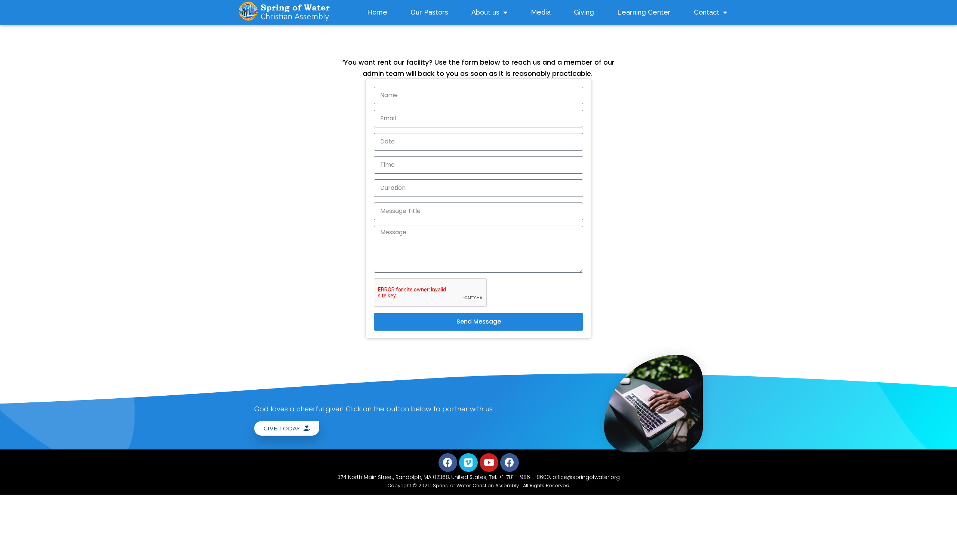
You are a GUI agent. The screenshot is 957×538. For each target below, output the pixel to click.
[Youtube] (489, 462)
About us (485, 12)
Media (541, 12)
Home (377, 12)
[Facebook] (448, 462)
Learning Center (644, 12)
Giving (584, 12)
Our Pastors (429, 12)
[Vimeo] (468, 462)
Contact (706, 12)
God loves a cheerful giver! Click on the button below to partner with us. (374, 409)
